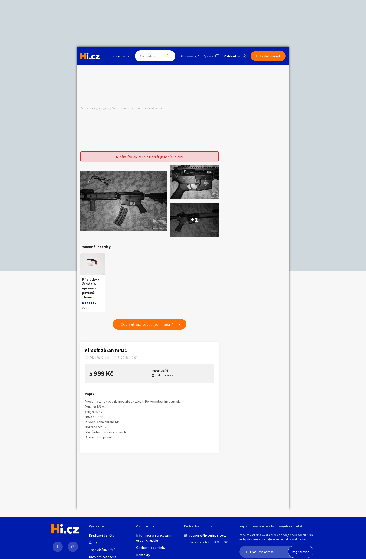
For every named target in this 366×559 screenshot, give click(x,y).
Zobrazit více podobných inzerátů (147, 324)
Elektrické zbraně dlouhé (149, 108)
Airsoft (125, 108)
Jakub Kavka (164, 375)
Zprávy (208, 56)
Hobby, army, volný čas (102, 108)
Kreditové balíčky (101, 535)
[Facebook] (58, 547)
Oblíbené (186, 56)
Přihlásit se (232, 56)
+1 (194, 219)
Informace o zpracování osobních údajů (153, 537)
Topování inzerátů (102, 550)
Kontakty (143, 555)
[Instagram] (73, 547)
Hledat (167, 55)
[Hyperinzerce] (90, 56)
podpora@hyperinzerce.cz (208, 535)
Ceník (93, 542)
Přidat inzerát (270, 56)
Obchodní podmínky (150, 547)
